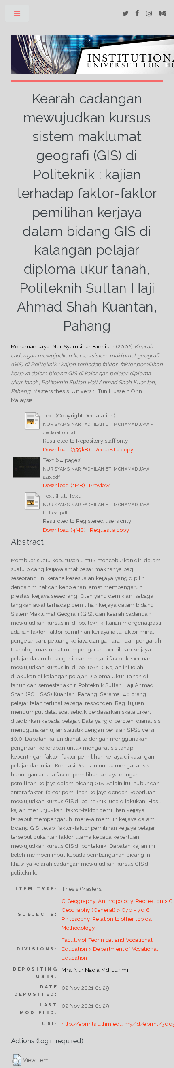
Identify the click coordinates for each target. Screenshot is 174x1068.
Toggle (17, 15)
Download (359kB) (66, 449)
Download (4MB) (64, 529)
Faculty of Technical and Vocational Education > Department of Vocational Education (110, 949)
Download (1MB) (64, 485)
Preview (99, 485)
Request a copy (114, 449)
